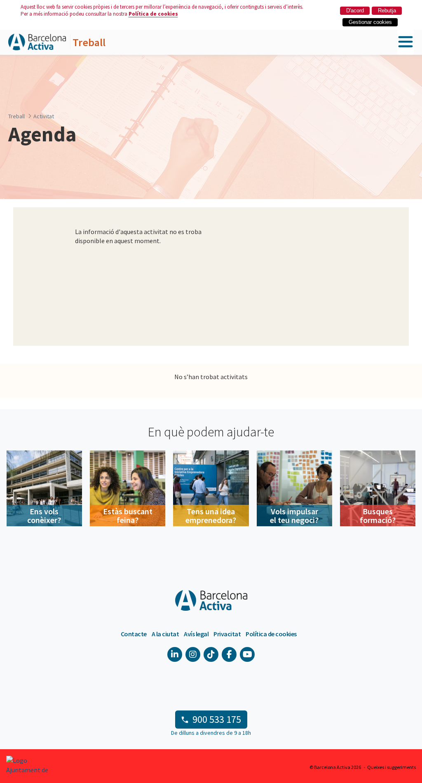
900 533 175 (216, 719)
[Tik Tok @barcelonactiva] (211, 654)
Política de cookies (153, 13)
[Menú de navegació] (405, 42)
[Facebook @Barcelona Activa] (229, 654)
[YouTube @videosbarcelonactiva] (247, 654)
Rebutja (387, 10)
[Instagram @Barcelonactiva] (192, 654)
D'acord (355, 10)
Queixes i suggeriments (391, 767)
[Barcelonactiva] (37, 42)
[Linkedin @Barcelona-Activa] (174, 654)
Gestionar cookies (370, 22)
